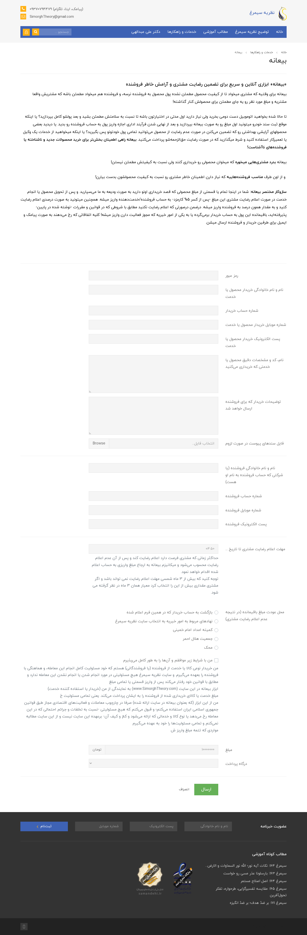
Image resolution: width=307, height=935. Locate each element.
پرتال (253, 926)
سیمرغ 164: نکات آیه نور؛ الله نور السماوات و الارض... (246, 865)
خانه (279, 32)
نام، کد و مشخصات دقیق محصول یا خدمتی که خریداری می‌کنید (254, 364)
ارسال (206, 789)
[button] (26, 32)
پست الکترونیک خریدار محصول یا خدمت (252, 342)
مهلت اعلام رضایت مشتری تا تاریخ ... (255, 549)
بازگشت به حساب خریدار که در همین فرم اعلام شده (170, 612)
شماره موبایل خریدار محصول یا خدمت (255, 325)
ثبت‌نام (45, 826)
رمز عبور (231, 275)
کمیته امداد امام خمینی (193, 630)
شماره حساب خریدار (241, 310)
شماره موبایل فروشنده (243, 510)
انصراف (184, 789)
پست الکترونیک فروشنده (246, 524)
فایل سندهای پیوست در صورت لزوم (254, 443)
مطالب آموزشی (215, 32)
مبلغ (228, 750)
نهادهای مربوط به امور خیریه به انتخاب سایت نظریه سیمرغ (164, 621)
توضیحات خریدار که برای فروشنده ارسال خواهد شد (253, 405)
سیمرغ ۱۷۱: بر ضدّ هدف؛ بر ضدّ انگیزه (258, 903)
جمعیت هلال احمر (198, 638)
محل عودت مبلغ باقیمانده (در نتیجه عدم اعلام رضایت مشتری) (254, 616)
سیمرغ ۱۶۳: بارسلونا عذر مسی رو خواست (255, 873)
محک (208, 647)
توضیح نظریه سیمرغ (252, 32)
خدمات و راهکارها (181, 32)
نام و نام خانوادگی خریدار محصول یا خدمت (254, 293)
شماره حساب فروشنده (243, 496)
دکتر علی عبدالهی (145, 32)
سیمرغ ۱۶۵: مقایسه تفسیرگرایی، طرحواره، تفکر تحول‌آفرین (251, 892)
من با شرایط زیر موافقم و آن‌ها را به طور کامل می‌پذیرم (168, 660)
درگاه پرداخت (236, 764)
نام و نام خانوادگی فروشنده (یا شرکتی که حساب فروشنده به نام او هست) (254, 475)
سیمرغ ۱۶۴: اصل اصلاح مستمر (264, 881)
